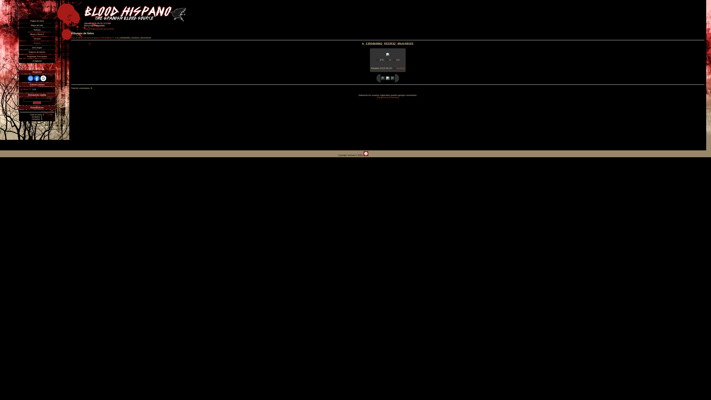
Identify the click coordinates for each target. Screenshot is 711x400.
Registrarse (95, 29)
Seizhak (401, 68)
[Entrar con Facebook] (37, 78)
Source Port (99, 38)
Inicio (86, 29)
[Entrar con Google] (43, 78)
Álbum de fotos (84, 38)
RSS (112, 29)
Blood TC (27, 89)
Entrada (393, 97)
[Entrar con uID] (30, 78)
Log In (105, 29)
